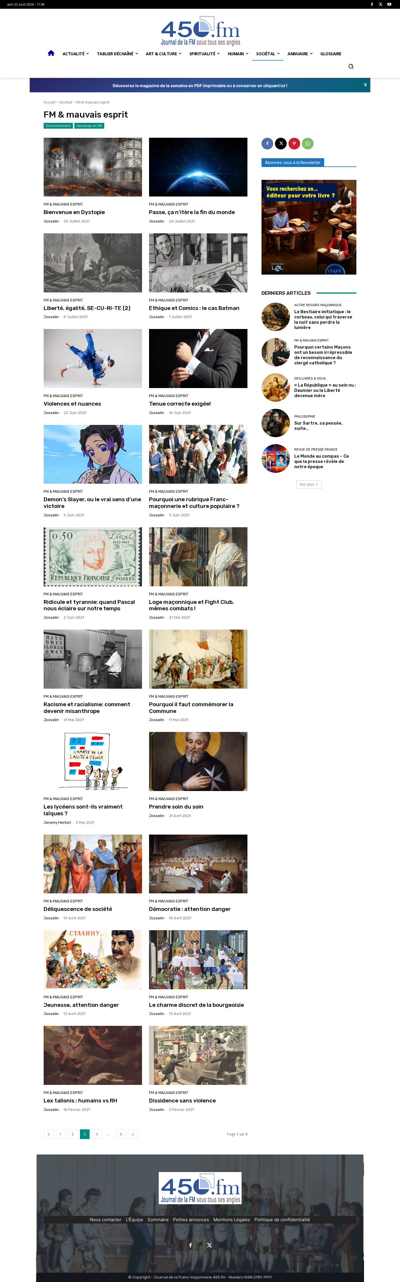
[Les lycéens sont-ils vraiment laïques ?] (93, 761)
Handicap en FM (89, 125)
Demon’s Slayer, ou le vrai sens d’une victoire (92, 502)
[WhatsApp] (308, 143)
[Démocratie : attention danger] (198, 864)
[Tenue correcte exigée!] (198, 358)
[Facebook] (372, 4)
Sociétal (65, 102)
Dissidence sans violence (182, 1100)
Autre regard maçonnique (318, 305)
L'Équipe (134, 1219)
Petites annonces (191, 1219)
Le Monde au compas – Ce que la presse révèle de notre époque (321, 461)
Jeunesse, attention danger (81, 1005)
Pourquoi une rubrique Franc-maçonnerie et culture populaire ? (194, 502)
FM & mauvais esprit (63, 204)
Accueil (49, 102)
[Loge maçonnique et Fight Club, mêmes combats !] (198, 556)
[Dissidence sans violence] (198, 1055)
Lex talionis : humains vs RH (80, 1100)
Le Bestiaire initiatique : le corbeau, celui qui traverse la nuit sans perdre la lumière (323, 319)
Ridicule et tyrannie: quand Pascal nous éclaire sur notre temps (89, 605)
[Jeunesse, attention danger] (93, 959)
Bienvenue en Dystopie (74, 212)
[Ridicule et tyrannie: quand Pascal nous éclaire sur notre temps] (93, 556)
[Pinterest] (294, 143)
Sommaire (158, 1219)
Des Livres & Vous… (311, 378)
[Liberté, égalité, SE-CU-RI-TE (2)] (93, 262)
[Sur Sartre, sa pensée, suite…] (275, 423)
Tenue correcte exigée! (180, 403)
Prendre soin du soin (176, 806)
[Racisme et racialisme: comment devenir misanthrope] (93, 659)
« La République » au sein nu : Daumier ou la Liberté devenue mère (325, 390)
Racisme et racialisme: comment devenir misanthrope (87, 707)
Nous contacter (106, 1219)
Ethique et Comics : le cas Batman (194, 308)
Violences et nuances (72, 403)
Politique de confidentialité (282, 1219)
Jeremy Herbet (57, 822)
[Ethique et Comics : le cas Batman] (198, 262)
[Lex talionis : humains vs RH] (93, 1055)
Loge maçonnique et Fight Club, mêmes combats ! (191, 605)
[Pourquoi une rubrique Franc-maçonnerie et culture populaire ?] (198, 454)
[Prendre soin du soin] (198, 761)
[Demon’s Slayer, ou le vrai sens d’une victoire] (93, 454)
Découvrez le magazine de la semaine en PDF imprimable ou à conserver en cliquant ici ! (200, 85)
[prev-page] (49, 1134)
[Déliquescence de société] (93, 864)
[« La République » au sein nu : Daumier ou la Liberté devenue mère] (275, 387)
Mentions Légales (231, 1219)
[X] (380, 4)
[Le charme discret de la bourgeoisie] (198, 959)
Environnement (58, 125)
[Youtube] (389, 4)
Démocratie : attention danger (190, 909)
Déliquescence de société (78, 909)
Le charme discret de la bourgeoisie (196, 1005)
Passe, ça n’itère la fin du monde (192, 212)
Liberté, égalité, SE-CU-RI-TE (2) (87, 308)
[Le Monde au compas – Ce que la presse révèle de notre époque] (275, 458)
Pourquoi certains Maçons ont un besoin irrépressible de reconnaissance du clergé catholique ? (323, 355)
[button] (350, 66)
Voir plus (307, 484)
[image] (308, 227)
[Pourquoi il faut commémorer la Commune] (198, 659)
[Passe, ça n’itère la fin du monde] (198, 167)
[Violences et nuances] (93, 358)
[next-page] (133, 1134)
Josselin (51, 221)
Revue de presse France (316, 449)
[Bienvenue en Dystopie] (93, 167)
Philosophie (304, 416)
